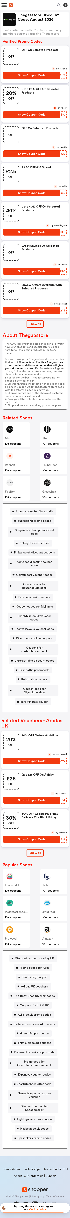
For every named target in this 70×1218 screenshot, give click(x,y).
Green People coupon (34, 1033)
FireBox (10, 491)
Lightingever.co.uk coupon (34, 1119)
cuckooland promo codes (34, 520)
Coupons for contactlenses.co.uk (34, 649)
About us (20, 1175)
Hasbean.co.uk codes (34, 1128)
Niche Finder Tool (56, 1169)
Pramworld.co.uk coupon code (34, 1052)
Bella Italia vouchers (34, 679)
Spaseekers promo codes (34, 1138)
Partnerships (32, 1169)
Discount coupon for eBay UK (34, 958)
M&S (8, 438)
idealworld (12, 885)
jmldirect (48, 911)
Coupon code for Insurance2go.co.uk (34, 586)
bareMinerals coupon (34, 701)
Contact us (35, 1175)
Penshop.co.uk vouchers (34, 597)
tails (45, 885)
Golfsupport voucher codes (34, 574)
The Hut (47, 438)
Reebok (10, 464)
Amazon (47, 938)
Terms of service (55, 1196)
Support (51, 1175)
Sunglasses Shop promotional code (34, 532)
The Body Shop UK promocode (34, 995)
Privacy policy (37, 1196)
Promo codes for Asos (34, 967)
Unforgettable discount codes (34, 660)
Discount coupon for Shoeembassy (34, 1108)
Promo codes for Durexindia (34, 511)
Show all (35, 323)
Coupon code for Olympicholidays (34, 690)
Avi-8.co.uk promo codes (34, 1014)
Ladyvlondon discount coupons (34, 1024)
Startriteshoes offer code (34, 1084)
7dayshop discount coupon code (34, 563)
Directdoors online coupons (34, 638)
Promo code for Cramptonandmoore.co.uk (34, 1063)
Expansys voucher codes (34, 1074)
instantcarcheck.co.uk (20, 911)
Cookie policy (37, 1209)
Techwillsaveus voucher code (34, 628)
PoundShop (49, 464)
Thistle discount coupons (34, 1042)
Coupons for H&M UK (34, 1005)
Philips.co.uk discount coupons (34, 552)
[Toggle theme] (65, 5)
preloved (11, 938)
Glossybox (49, 491)
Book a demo (11, 1169)
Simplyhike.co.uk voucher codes (34, 618)
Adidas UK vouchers (34, 986)
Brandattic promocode (34, 670)
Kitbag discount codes (34, 543)
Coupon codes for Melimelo (34, 606)
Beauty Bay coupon (34, 977)
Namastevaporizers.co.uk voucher (34, 1095)
